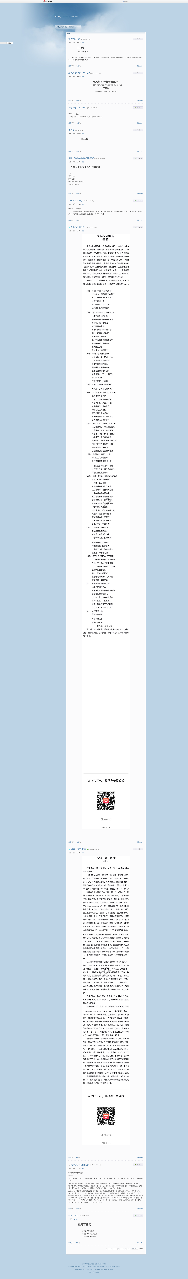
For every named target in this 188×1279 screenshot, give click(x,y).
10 (128, 1249)
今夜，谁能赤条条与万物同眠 (81, 158)
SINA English (110, 1266)
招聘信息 (96, 1266)
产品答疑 (117, 1266)
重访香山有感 (74, 39)
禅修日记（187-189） (77, 108)
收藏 (77, 66)
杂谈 (83, 204)
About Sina (77, 1266)
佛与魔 (71, 130)
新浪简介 (70, 1266)
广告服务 (84, 1266)
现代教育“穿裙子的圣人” (79, 73)
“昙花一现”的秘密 (78, 849)
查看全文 (139, 66)
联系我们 (90, 1266)
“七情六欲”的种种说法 (80, 1165)
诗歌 (83, 42)
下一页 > (134, 1249)
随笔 (83, 76)
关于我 (71, 27)
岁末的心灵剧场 (77, 227)
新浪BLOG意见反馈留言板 (89, 1264)
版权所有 (96, 1272)
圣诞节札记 (73, 1215)
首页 (58, 27)
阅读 (69, 66)
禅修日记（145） (75, 200)
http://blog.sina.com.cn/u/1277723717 (66, 17)
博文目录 (64, 27)
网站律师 (102, 1266)
